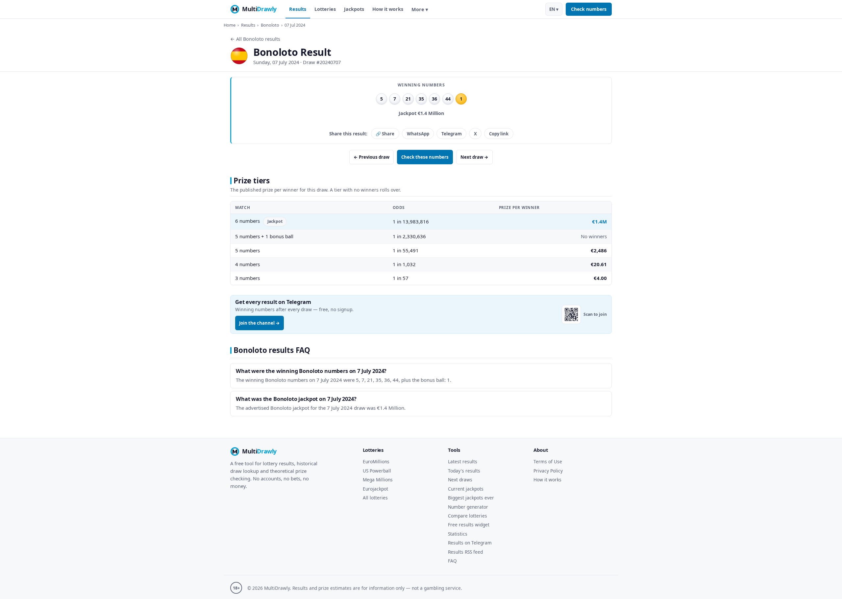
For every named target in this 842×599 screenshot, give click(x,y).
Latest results (462, 461)
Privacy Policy (548, 471)
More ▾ (419, 9)
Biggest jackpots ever (471, 498)
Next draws (460, 479)
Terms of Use (547, 461)
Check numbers (589, 9)
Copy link (498, 134)
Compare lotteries (467, 516)
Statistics (457, 534)
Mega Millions (378, 479)
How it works (387, 9)
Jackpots (354, 9)
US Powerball (377, 471)
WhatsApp (418, 134)
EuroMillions (376, 461)
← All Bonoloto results (255, 39)
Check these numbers (425, 157)
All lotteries (375, 498)
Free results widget (468, 524)
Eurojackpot (375, 489)
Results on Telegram (470, 543)
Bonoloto (270, 25)
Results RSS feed (465, 552)
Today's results (464, 471)
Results (297, 9)
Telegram (451, 134)
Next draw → (474, 157)
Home (229, 25)
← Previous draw (371, 157)
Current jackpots (465, 489)
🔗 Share (385, 134)
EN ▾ (553, 9)
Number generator (468, 507)
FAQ (452, 561)
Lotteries (325, 9)
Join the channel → (259, 323)
